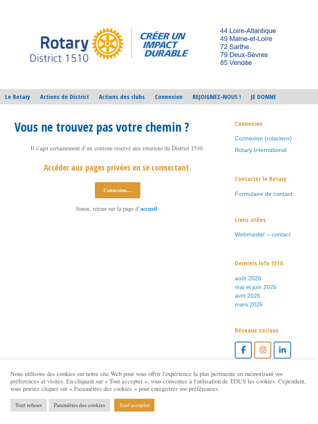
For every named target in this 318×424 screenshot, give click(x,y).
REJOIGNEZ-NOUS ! (217, 96)
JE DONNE (263, 96)
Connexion (169, 96)
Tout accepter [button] (134, 405)
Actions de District (64, 96)
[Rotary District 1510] (153, 44)
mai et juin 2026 (256, 287)
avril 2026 (247, 295)
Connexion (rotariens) (263, 138)
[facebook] (243, 350)
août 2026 (248, 278)
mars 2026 (249, 304)
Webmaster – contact (263, 234)
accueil (148, 208)
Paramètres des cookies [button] (79, 405)
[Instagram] (262, 350)
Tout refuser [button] (28, 405)
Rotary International (261, 150)
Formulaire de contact (263, 193)
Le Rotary (17, 96)
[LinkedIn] (282, 350)
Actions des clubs (122, 96)
